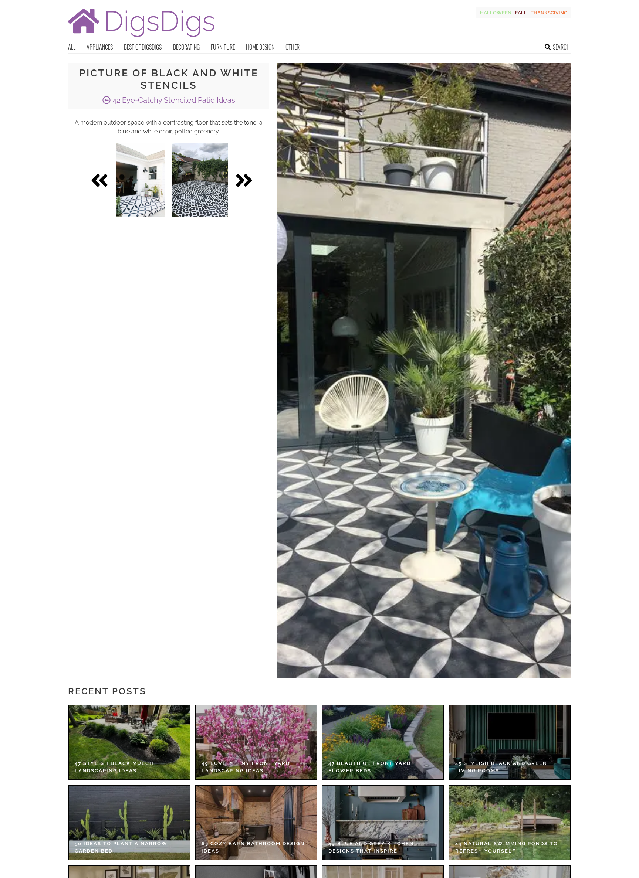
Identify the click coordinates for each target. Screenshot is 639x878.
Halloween (495, 13)
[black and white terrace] (200, 180)
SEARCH (561, 46)
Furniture (223, 46)
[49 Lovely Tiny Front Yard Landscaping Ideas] (256, 742)
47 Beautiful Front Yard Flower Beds (369, 766)
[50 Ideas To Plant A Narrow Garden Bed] (129, 823)
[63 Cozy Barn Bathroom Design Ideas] (256, 823)
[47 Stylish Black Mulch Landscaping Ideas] (129, 742)
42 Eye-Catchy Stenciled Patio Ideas (173, 100)
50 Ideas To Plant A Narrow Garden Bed (121, 847)
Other (292, 46)
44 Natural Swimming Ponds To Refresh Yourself (506, 847)
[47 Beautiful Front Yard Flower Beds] (382, 742)
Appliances (100, 46)
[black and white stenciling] (140, 180)
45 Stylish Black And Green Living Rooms (501, 766)
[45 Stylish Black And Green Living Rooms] (509, 742)
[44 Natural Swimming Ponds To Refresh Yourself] (509, 823)
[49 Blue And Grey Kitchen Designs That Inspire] (382, 823)
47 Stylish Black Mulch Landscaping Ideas (114, 766)
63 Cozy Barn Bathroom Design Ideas (253, 847)
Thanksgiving (549, 13)
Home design (260, 46)
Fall (521, 13)
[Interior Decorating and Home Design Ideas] (141, 37)
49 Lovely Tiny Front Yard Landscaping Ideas (246, 766)
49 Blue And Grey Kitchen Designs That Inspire (371, 847)
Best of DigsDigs (143, 46)
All (71, 46)
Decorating (186, 46)
